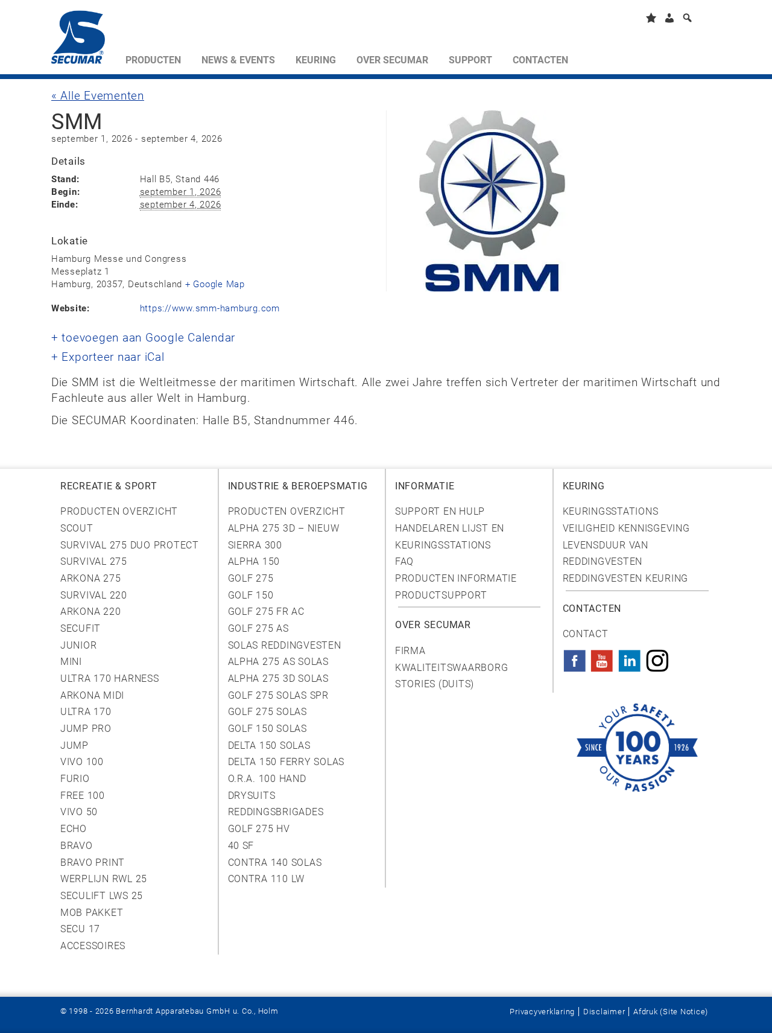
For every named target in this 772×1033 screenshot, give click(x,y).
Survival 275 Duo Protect (129, 545)
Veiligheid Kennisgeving (626, 528)
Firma (410, 650)
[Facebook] (575, 657)
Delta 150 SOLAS (269, 745)
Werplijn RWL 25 (103, 879)
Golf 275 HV (259, 828)
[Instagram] (657, 657)
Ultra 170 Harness (109, 678)
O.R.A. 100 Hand (267, 778)
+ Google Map (215, 284)
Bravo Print (92, 862)
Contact (586, 634)
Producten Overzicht (119, 511)
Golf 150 (251, 595)
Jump (74, 745)
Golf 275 (251, 578)
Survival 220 (93, 595)
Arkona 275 (90, 578)
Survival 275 (93, 561)
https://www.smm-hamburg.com (210, 308)
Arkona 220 (90, 611)
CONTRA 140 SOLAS (275, 862)
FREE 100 (82, 795)
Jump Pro (86, 728)
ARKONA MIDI (92, 695)
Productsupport (441, 595)
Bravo (76, 845)
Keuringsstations (611, 511)
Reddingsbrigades (276, 812)
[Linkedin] (630, 657)
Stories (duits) (434, 684)
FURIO (75, 778)
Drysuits (252, 795)
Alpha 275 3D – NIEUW (284, 528)
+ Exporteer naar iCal (108, 357)
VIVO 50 (79, 812)
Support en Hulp (440, 511)
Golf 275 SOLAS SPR (278, 695)
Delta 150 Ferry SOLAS (286, 762)
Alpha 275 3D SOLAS (278, 678)
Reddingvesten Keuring (626, 578)
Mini (71, 661)
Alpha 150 (254, 561)
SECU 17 (80, 929)
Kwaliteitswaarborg (451, 667)
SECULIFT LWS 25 (101, 895)
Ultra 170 (86, 711)
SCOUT (76, 528)
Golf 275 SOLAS (267, 711)
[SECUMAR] (83, 40)
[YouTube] (602, 657)
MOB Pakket (91, 912)
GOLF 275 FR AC (266, 611)
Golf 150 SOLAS (267, 728)
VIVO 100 (82, 762)
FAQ (404, 561)
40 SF (241, 845)
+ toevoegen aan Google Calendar (143, 338)
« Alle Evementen (97, 96)
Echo (73, 828)
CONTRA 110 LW (266, 879)
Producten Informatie (456, 578)
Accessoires (92, 946)
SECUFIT (80, 628)
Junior (78, 645)
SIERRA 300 (255, 545)
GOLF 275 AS (258, 628)
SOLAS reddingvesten (284, 645)
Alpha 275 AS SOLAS (278, 661)
